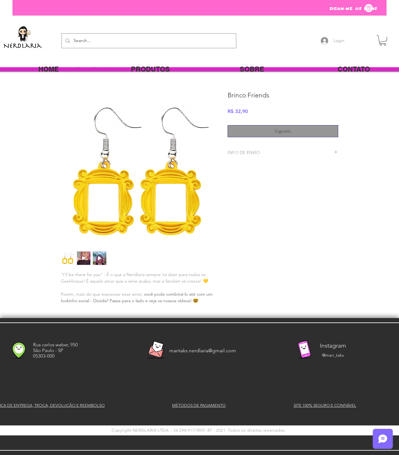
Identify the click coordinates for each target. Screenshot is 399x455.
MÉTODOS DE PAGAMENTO (199, 405)
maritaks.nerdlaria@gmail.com (202, 351)
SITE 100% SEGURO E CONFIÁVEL (325, 405)
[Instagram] (369, 8)
